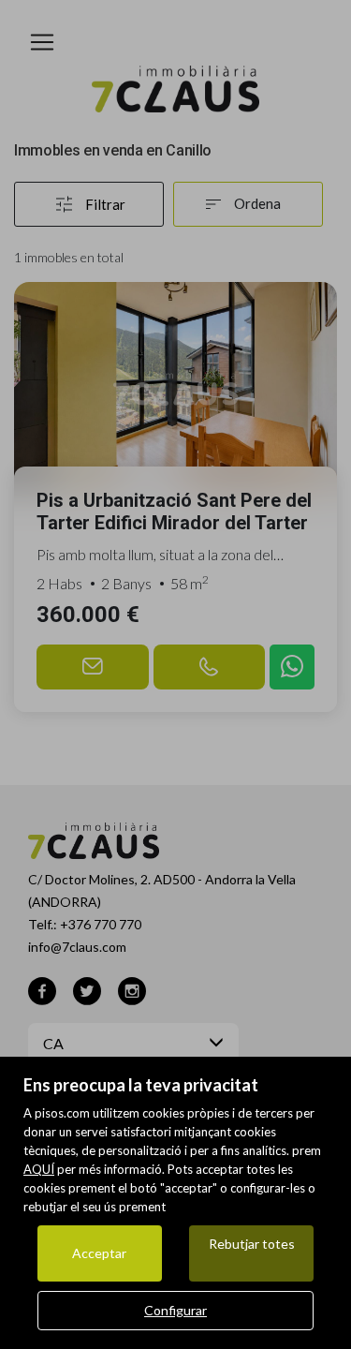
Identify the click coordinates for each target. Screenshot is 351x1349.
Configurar (175, 1310)
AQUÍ (38, 1169)
